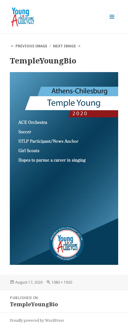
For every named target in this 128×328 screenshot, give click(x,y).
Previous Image (31, 46)
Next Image (64, 46)
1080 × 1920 (61, 282)
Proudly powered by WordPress (37, 320)
